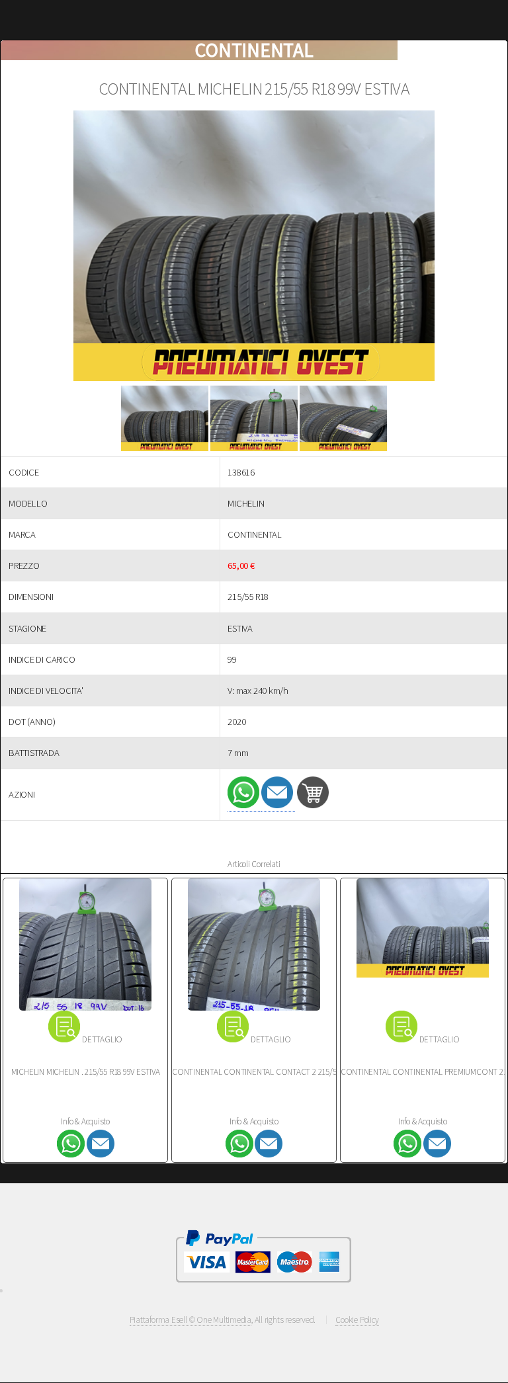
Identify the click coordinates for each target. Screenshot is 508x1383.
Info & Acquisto (85, 1121)
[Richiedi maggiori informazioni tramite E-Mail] (278, 805)
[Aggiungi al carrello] (313, 805)
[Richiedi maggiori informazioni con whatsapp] (244, 805)
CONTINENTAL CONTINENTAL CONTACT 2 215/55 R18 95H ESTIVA (283, 1071)
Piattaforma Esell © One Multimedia (191, 1319)
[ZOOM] (254, 248)
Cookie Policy (356, 1319)
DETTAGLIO (102, 1039)
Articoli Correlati (254, 864)
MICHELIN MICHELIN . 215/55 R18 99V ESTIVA (85, 1071)
